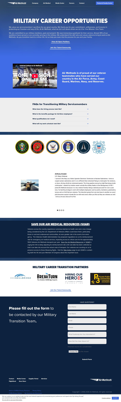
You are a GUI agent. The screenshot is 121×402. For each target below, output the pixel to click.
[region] (60, 185)
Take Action (68, 250)
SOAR (88, 242)
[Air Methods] (16, 3)
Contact (81, 3)
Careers (71, 3)
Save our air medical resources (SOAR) (60, 224)
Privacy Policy (37, 391)
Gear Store (22, 381)
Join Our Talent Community (60, 48)
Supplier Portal (33, 379)
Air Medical (46, 3)
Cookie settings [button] (106, 398)
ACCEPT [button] (115, 398)
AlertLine (44, 379)
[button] (57, 210)
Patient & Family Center (104, 3)
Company (35, 3)
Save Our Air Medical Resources (72, 242)
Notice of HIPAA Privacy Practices (19, 391)
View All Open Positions (61, 42)
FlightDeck (12, 381)
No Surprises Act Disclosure (33, 393)
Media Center (59, 3)
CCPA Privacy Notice (15, 393)
